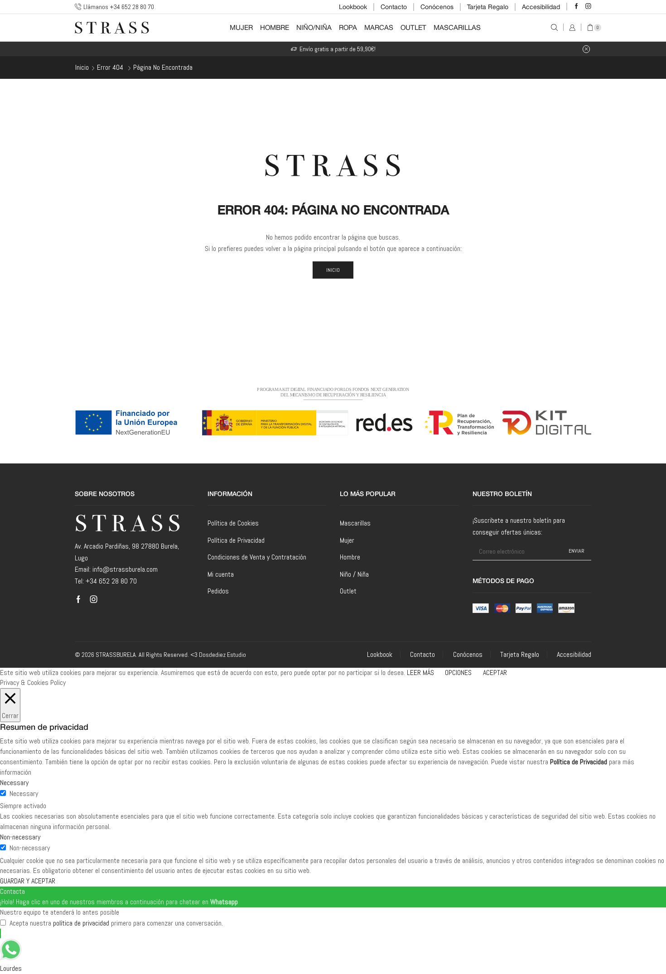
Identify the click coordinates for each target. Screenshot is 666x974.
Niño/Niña (314, 27)
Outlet (413, 27)
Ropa (348, 27)
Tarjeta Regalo (487, 6)
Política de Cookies (233, 523)
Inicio (82, 67)
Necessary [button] (14, 782)
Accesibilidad (541, 6)
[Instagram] (588, 6)
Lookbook (353, 6)
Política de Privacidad (236, 540)
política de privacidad (81, 923)
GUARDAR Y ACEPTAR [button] (27, 881)
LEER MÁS (420, 672)
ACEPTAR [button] (495, 672)
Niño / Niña (354, 574)
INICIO (333, 270)
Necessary (24, 793)
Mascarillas (457, 27)
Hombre (274, 27)
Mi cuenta (221, 574)
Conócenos (437, 6)
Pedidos (218, 591)
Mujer (241, 27)
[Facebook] (576, 6)
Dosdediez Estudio (222, 655)
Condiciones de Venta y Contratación (257, 557)
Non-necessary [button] (20, 837)
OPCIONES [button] (458, 672)
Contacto (394, 6)
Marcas (378, 27)
